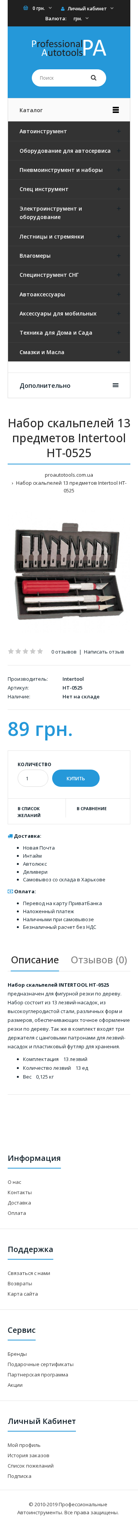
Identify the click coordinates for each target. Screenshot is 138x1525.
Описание (35, 959)
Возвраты (20, 1283)
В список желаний (29, 812)
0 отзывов (64, 651)
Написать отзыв (104, 651)
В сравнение (92, 808)
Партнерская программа (38, 1374)
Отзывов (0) (99, 959)
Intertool (73, 678)
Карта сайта (23, 1293)
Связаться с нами (29, 1273)
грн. (78, 18)
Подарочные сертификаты (41, 1364)
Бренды (17, 1353)
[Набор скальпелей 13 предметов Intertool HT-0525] (69, 571)
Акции (15, 1384)
